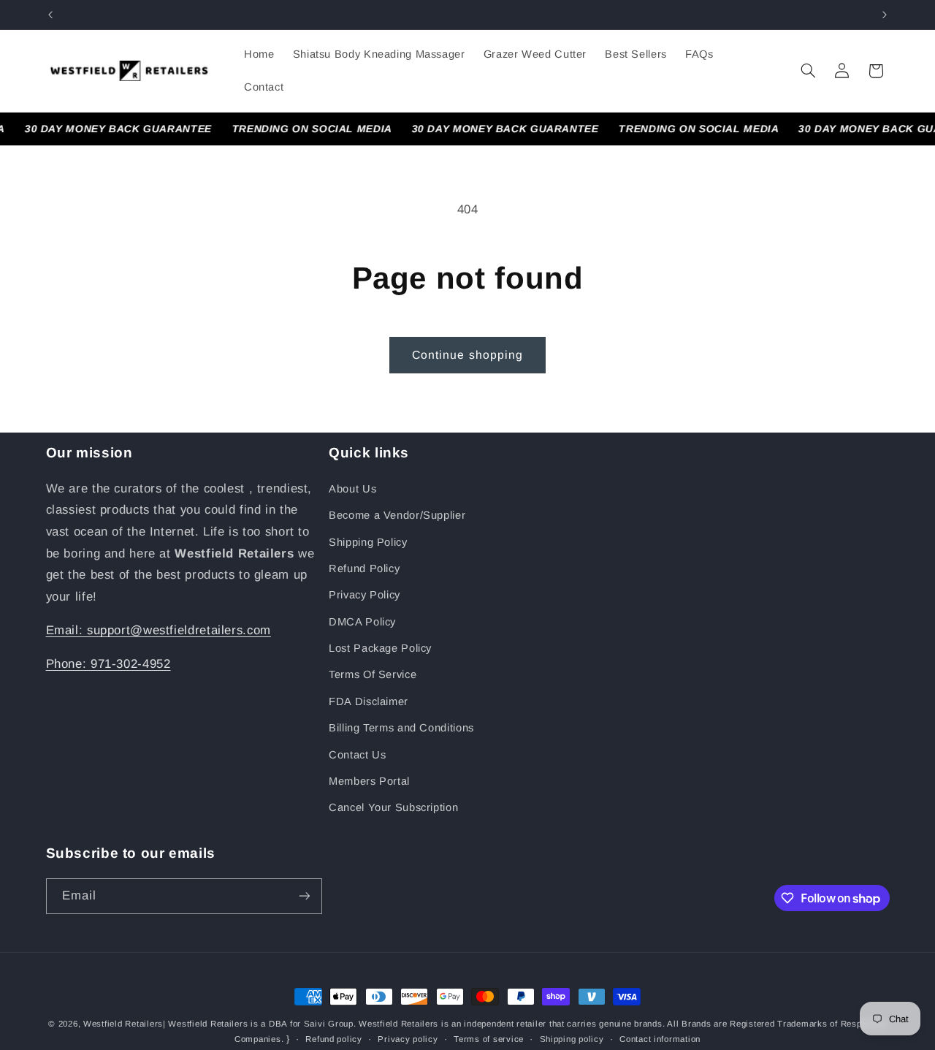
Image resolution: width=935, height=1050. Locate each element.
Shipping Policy (368, 542)
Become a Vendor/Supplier (397, 515)
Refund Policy (364, 568)
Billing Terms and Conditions (401, 728)
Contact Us (357, 755)
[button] (808, 71)
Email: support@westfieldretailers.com (158, 630)
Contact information (660, 1039)
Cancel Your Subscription (393, 807)
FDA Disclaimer (368, 701)
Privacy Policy (364, 595)
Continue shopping (467, 355)
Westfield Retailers (123, 1023)
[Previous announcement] (50, 14)
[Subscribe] (304, 896)
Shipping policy (572, 1039)
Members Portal (369, 781)
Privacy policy (408, 1039)
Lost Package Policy (380, 648)
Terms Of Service (372, 674)
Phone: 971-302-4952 (108, 664)
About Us (352, 489)
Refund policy (333, 1039)
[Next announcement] (885, 14)
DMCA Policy (362, 622)
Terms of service (489, 1039)
